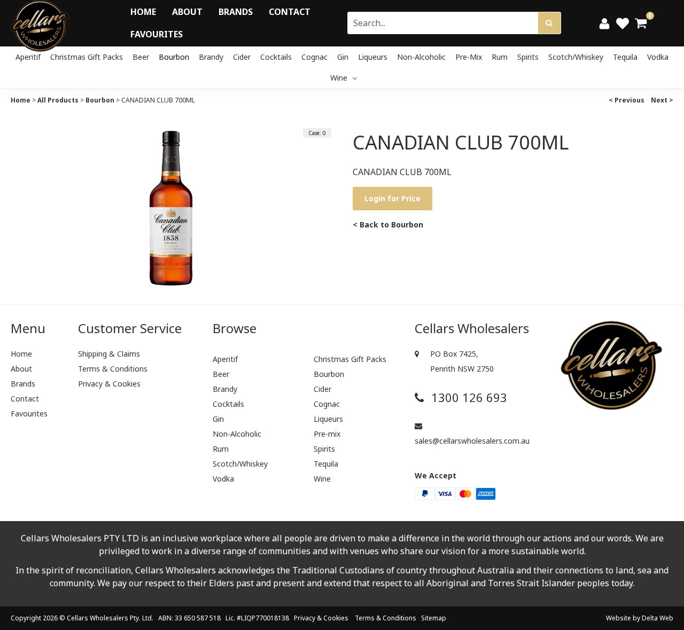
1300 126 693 (467, 397)
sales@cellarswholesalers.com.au (472, 441)
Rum (500, 57)
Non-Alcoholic (421, 57)
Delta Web (657, 618)
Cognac (314, 57)
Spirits (528, 57)
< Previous (626, 100)
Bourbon (174, 57)
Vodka (658, 57)
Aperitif (28, 57)
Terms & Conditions (112, 369)
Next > (662, 100)
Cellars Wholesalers (97, 618)
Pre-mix (468, 57)
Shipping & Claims (109, 354)
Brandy (211, 57)
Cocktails (276, 57)
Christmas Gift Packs (86, 57)
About (187, 12)
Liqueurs (372, 57)
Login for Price (392, 198)
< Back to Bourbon (388, 224)
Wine (339, 78)
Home (143, 12)
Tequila (625, 57)
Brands (236, 12)
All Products (58, 100)
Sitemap (433, 618)
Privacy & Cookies (109, 384)
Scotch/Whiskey (575, 57)
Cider (242, 57)
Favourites (156, 34)
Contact (289, 12)
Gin (342, 57)
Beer (141, 57)
